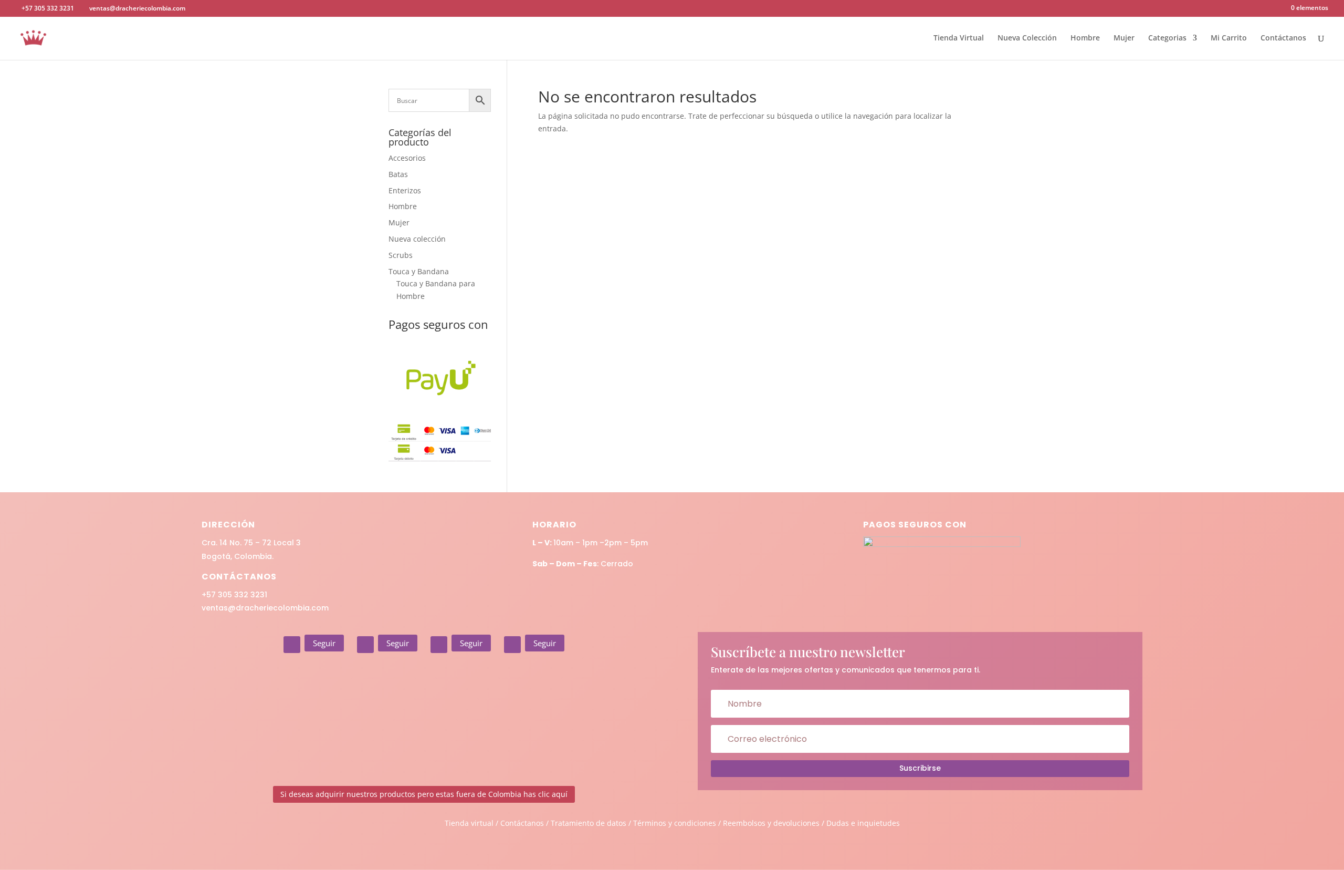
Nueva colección (417, 239)
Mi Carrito (1229, 38)
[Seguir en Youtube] (512, 644)
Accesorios (407, 158)
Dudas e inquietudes (863, 823)
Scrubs (400, 255)
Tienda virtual (469, 823)
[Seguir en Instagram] (292, 644)
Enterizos (404, 190)
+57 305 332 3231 (234, 594)
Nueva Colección (1027, 38)
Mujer (1124, 38)
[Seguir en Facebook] (365, 644)
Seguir (324, 643)
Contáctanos (1283, 38)
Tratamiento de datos (588, 823)
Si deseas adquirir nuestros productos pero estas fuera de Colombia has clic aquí (424, 794)
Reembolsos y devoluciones (771, 823)
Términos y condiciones (674, 823)
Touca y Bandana (418, 271)
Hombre (1085, 38)
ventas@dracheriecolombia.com (265, 608)
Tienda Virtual (958, 38)
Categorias (1167, 38)
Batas (398, 174)
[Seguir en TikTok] (438, 644)
